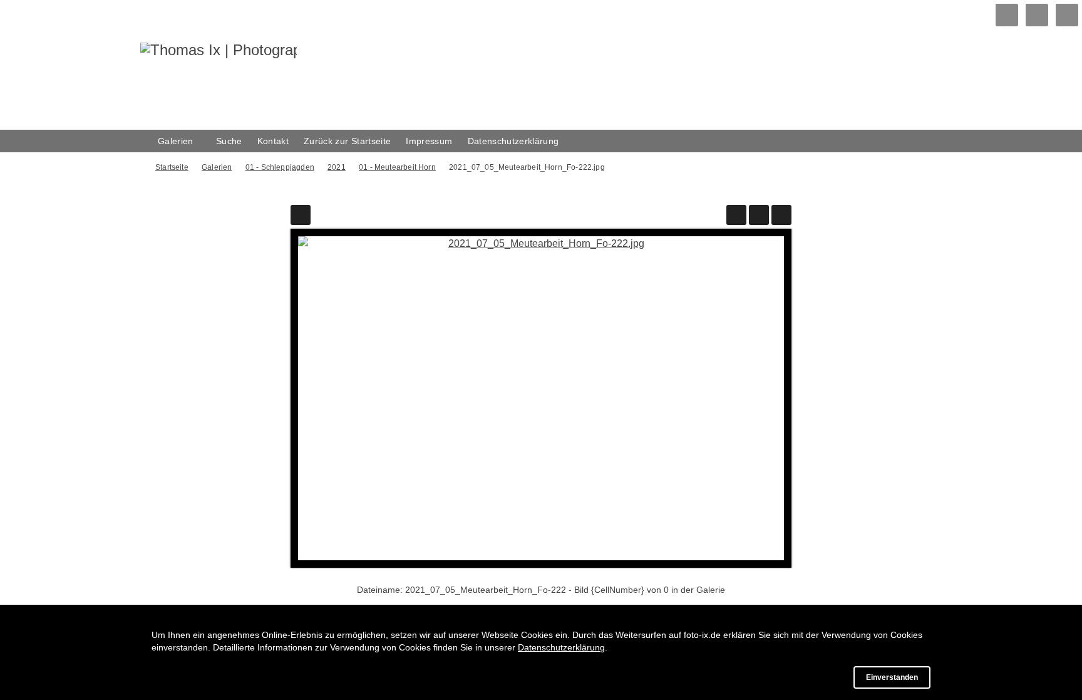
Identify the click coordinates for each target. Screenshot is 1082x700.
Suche (229, 141)
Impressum (429, 141)
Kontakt (273, 141)
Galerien (175, 141)
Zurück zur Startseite (347, 141)
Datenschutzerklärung (513, 141)
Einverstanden (892, 677)
